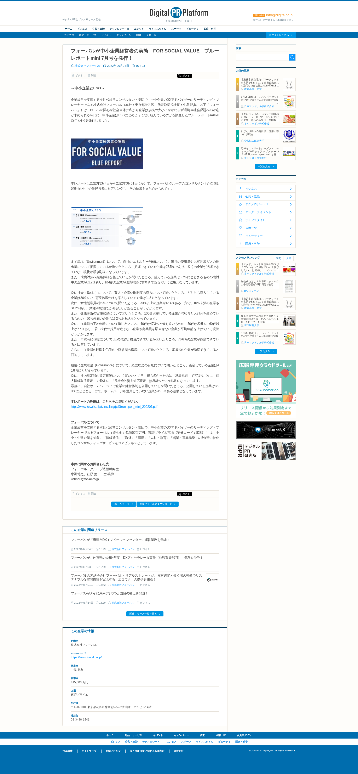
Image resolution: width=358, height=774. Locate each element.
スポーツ (176, 28)
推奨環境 (68, 751)
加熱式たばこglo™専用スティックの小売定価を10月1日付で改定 (260, 283)
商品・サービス (88, 35)
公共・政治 (98, 28)
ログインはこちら (279, 35)
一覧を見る (264, 166)
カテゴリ (69, 35)
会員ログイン (244, 735)
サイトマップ (89, 751)
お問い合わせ (113, 751)
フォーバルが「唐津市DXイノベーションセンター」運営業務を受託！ (120, 540)
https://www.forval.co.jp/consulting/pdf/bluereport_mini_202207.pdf (114, 406)
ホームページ (121, 504)
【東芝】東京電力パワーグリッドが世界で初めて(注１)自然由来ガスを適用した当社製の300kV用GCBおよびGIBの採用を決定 (260, 84)
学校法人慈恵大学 (254, 140)
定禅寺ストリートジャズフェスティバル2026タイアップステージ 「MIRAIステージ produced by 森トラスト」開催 (261, 153)
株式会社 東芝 (253, 89)
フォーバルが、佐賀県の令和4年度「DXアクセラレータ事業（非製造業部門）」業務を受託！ (137, 557)
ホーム (68, 28)
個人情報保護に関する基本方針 (147, 751)
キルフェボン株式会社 (256, 123)
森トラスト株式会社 (255, 158)
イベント (106, 35)
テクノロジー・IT (119, 28)
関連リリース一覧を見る (143, 613)
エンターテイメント (258, 212)
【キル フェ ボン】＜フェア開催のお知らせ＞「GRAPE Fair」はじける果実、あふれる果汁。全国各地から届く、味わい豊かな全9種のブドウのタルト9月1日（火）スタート (260, 121)
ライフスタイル (157, 28)
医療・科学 (210, 28)
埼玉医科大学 (251, 325)
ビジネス (82, 28)
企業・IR (151, 35)
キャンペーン (123, 35)
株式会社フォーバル (88, 65)
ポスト (186, 75)
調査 (138, 35)
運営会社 (179, 751)
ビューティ (192, 28)
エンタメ (139, 28)
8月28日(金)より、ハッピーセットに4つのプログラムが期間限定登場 (260, 98)
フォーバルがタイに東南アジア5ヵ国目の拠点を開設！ (109, 593)
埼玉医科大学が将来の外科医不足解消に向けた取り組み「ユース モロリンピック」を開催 (260, 319)
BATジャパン (251, 290)
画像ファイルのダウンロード (156, 504)
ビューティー (254, 235)
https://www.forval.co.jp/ (86, 657)
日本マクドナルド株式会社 (259, 106)
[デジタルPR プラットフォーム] (179, 17)
